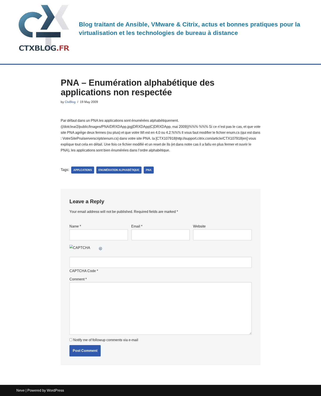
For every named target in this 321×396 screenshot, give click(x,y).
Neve (20, 390)
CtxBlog (70, 102)
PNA (149, 170)
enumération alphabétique (118, 170)
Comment (78, 279)
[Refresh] (100, 248)
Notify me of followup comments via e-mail (105, 340)
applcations (82, 170)
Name (75, 226)
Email (136, 226)
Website (199, 226)
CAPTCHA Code (82, 271)
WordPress (55, 390)
